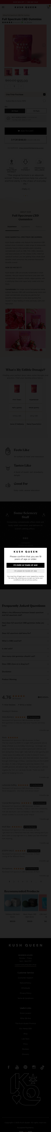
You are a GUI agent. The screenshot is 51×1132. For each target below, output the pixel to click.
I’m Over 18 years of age (25, 565)
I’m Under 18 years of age (25, 571)
